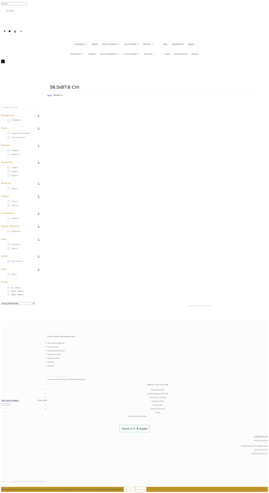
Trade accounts (53, 358)
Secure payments (54, 354)
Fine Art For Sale (18, 137)
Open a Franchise (157, 408)
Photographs (109, 44)
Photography (42, 400)
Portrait (15, 150)
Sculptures (130, 44)
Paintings (80, 44)
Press (158, 412)
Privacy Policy (53, 347)
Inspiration (178, 44)
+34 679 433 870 (261, 449)
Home (49, 95)
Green (14, 205)
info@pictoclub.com (259, 453)
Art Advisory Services (157, 397)
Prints (95, 44)
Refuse (141, 489)
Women (15, 154)
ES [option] (12, 11)
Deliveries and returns (56, 350)
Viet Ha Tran (17, 261)
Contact (50, 362)
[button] (15, 31)
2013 (14, 274)
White (14, 201)
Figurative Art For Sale (20, 133)
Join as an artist (157, 401)
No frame (15, 231)
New (165, 44)
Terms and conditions (55, 343)
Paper (14, 176)
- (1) (16, 288)
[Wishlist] (9, 31)
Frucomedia (39, 481)
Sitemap (50, 365)
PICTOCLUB (15, 481)
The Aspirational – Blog (137, 416)
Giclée (14, 171)
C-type (14, 167)
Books (147, 44)
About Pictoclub (157, 389)
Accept (129, 489)
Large (14, 248)
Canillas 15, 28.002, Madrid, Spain (254, 446)
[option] (12, 11)
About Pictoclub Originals (157, 393)
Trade (191, 44)
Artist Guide (157, 405)
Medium (15, 244)
